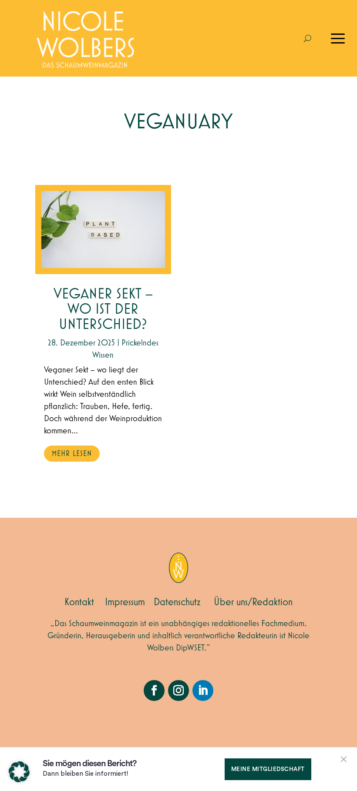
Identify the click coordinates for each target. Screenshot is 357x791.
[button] (19, 772)
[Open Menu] (337, 38)
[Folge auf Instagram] (178, 690)
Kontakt (79, 602)
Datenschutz (177, 602)
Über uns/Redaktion (253, 602)
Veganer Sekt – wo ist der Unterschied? (103, 309)
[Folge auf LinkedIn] (202, 690)
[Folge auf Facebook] (154, 690)
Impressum (125, 602)
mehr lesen (72, 454)
